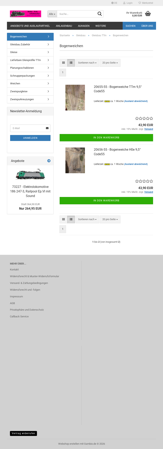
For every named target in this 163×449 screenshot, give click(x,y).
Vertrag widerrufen (23, 433)
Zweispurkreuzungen (22, 99)
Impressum (16, 296)
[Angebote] (48, 161)
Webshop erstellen (68, 443)
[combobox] (87, 63)
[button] (114, 3)
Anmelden (30, 138)
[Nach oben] (152, 443)
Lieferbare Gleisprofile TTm (25, 60)
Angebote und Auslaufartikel (30, 25)
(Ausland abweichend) (136, 101)
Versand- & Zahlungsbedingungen (29, 283)
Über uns (147, 25)
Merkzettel (147, 3)
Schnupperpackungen (22, 75)
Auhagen (83, 25)
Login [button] (129, 3)
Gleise (13, 52)
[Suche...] (99, 14)
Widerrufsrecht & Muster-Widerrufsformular (34, 276)
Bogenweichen (18, 36)
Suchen (130, 25)
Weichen (15, 83)
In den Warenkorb (106, 137)
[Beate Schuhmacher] (25, 14)
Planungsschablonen (22, 67)
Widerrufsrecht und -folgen (25, 289)
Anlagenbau (64, 25)
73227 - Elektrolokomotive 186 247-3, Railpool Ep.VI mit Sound (30, 191)
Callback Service (19, 316)
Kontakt (14, 269)
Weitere (100, 25)
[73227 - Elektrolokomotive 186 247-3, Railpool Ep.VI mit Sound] (30, 174)
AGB (12, 303)
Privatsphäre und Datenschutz (27, 309)
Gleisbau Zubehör (20, 44)
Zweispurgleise (18, 91)
